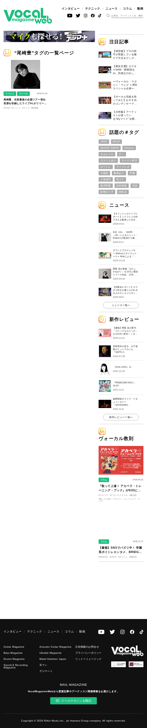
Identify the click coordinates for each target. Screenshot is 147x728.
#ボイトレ (123, 557)
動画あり (119, 173)
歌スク (120, 179)
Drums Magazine (14, 658)
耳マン (43, 665)
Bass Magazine (13, 652)
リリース (23, 93)
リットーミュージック (88, 658)
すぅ (121, 154)
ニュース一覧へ (121, 305)
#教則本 (133, 495)
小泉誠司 (105, 179)
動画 (140, 8)
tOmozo (129, 147)
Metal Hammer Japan (52, 658)
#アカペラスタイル (119, 495)
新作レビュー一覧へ (121, 417)
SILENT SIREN (109, 147)
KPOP (116, 141)
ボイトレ (105, 166)
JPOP (103, 141)
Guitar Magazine (14, 646)
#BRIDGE (103, 557)
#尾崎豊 (34, 108)
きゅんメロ (107, 154)
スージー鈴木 (129, 160)
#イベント (16, 108)
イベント (9, 93)
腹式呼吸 (105, 185)
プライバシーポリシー (88, 652)
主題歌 (104, 173)
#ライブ (26, 108)
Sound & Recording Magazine (16, 666)
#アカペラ (103, 495)
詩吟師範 (121, 185)
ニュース (112, 8)
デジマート (46, 671)
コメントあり (108, 160)
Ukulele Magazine (50, 652)
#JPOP (7, 108)
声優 (132, 173)
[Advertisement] (123, 587)
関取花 (123, 191)
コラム (127, 8)
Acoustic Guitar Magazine (55, 646)
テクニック (92, 8)
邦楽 (134, 185)
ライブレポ (123, 166)
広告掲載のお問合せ (87, 646)
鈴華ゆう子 (107, 191)
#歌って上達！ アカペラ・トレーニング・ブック (119, 500)
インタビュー (71, 8)
